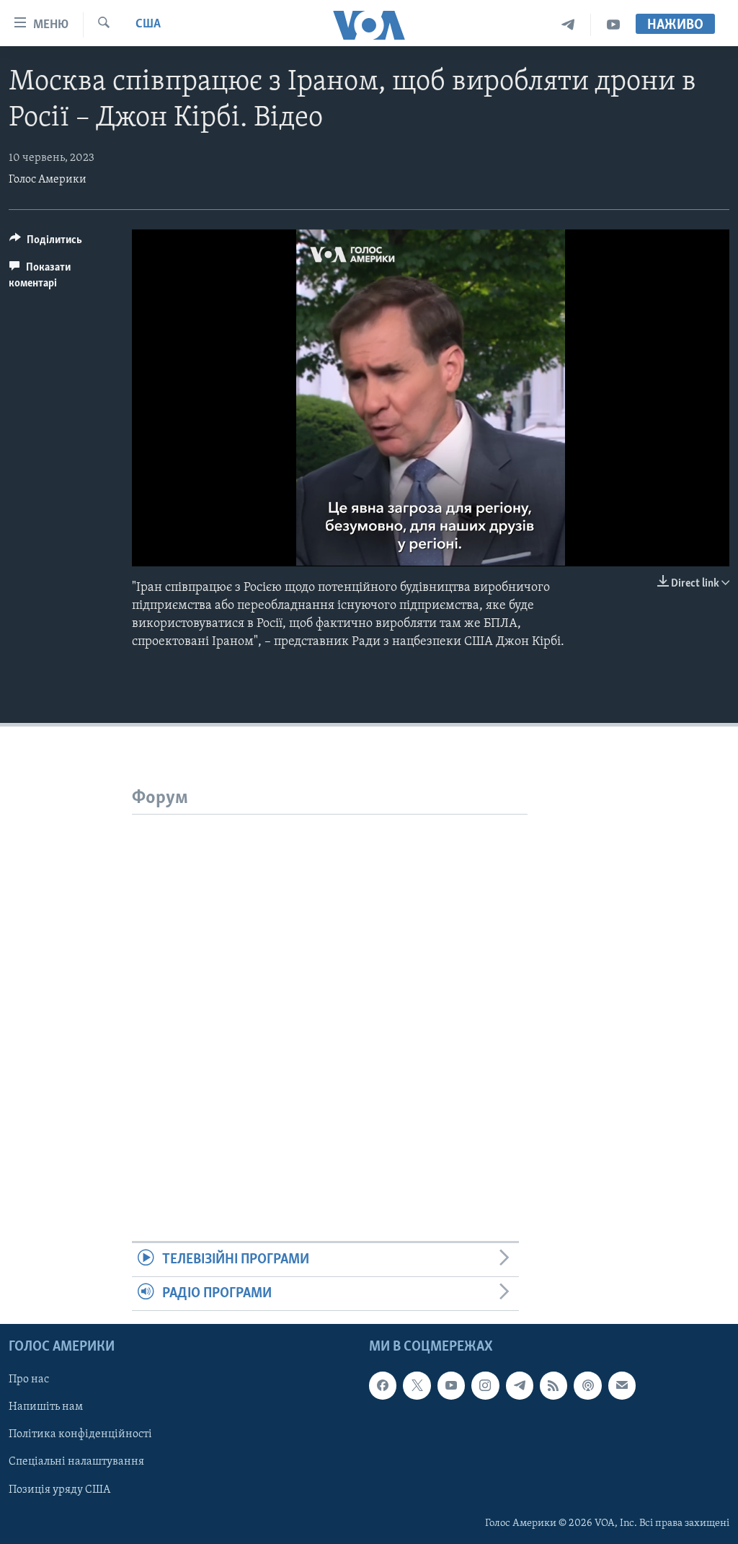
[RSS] (553, 1386)
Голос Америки (47, 179)
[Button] (45, 243)
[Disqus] (330, 995)
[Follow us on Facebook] (382, 1386)
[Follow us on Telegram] (519, 1386)
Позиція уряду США (59, 1490)
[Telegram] (568, 25)
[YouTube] (613, 25)
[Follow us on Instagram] (485, 1386)
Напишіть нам (46, 1407)
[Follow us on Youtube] (451, 1386)
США (148, 24)
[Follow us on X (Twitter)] (416, 1386)
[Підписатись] (622, 1386)
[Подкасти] (587, 1386)
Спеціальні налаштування (76, 1462)
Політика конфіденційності (80, 1435)
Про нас (29, 1380)
